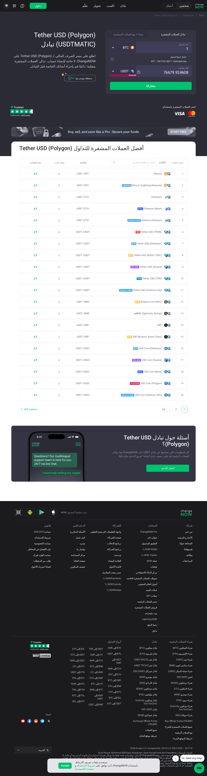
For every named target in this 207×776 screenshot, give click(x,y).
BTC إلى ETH (115, 692)
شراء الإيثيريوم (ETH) (182, 653)
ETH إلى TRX (78, 689)
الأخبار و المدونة (185, 537)
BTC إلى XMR (114, 648)
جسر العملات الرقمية (147, 601)
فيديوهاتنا (188, 549)
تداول (154, 630)
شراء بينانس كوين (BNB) (180, 665)
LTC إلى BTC (97, 684)
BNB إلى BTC (96, 666)
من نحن (188, 531)
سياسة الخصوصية (42, 543)
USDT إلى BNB (77, 660)
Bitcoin (158, 173)
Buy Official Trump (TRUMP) (178, 721)
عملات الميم (151, 590)
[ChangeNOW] (199, 5)
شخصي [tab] (184, 5)
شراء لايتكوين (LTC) (183, 688)
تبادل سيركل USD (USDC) (145, 671)
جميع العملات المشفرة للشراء (178, 727)
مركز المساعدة (78, 555)
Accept (65, 765)
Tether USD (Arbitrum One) (141, 290)
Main (201, 15)
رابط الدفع (152, 625)
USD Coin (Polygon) (146, 383)
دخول (38, 5)
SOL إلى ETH (78, 649)
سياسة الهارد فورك (42, 555)
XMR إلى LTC (96, 672)
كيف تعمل (80, 537)
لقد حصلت (183, 68)
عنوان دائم (152, 537)
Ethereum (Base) (150, 208)
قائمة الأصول (115, 566)
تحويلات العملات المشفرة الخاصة (142, 578)
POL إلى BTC (78, 695)
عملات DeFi (151, 596)
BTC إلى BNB (96, 689)
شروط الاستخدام (86, 765)
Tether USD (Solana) (146, 266)
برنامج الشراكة (114, 549)
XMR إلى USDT (98, 697)
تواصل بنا (81, 549)
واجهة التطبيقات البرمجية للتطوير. (105, 531)
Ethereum (156, 197)
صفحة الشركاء (114, 537)
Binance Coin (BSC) (149, 301)
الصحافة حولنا (186, 543)
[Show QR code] (18, 512)
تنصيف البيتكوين (77, 566)
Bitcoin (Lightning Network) (142, 185)
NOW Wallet (151, 549)
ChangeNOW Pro (148, 531)
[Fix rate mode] (138, 72)
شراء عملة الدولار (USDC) (180, 671)
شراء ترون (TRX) (184, 700)
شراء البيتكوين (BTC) (182, 648)
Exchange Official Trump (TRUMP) (145, 723)
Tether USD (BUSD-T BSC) (145, 255)
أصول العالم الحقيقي (147, 584)
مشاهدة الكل (30, 409)
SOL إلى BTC (115, 697)
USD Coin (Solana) (147, 360)
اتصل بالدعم (167, 468)
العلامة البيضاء (114, 561)
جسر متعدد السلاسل (111, 572)
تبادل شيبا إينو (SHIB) (147, 715)
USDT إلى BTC (114, 703)
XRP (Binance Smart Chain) (145, 336)
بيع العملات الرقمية (183, 732)
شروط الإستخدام (43, 537)
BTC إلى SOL (78, 701)
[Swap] (112, 59)
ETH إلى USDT (78, 672)
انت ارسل (183, 44)
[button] (123, 47)
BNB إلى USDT (96, 704)
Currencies (188, 15)
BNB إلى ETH (114, 686)
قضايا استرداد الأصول (41, 566)
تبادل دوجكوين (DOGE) (146, 688)
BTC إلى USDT (114, 653)
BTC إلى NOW (78, 684)
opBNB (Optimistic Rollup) (147, 313)
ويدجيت (117, 555)
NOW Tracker (150, 555)
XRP (159, 325)
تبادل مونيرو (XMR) (148, 677)
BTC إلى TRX (78, 678)
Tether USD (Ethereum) (147, 243)
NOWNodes (115, 590)
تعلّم (85, 5)
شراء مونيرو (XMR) (183, 694)
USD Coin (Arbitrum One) (142, 394)
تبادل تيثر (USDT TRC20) (145, 665)
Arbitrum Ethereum (145, 220)
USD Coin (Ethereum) (148, 348)
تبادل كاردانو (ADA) (148, 683)
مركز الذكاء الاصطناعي (146, 572)
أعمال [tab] (169, 5)
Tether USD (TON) (149, 278)
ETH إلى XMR (114, 668)
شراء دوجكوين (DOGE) (181, 683)
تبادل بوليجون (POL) (148, 694)
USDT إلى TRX (96, 649)
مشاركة (151, 85)
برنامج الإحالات (114, 543)
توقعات (153, 566)
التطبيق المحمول (149, 543)
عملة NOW (152, 561)
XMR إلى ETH (96, 678)
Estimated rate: (179, 61)
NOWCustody (114, 584)
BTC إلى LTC (79, 666)
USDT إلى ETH (78, 654)
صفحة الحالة (79, 561)
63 (163, 409)
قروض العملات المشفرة (146, 607)
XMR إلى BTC (114, 680)
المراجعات (187, 561)
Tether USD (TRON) (149, 231)
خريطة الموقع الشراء (182, 738)
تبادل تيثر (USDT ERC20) (145, 659)
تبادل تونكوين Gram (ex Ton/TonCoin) (146, 702)
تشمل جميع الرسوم (178, 57)
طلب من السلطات (42, 561)
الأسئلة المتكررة (77, 531)
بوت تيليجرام (151, 613)
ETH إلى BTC (115, 674)
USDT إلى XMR (116, 661)
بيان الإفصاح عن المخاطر (39, 549)
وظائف (189, 555)
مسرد (82, 543)
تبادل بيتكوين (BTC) (148, 648)
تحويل (97, 5)
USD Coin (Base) (150, 371)
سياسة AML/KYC (42, 531)
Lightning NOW (149, 619)
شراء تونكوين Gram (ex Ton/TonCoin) (181, 708)
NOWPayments (113, 578)
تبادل (123, 5)
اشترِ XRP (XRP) (184, 677)
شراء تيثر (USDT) (184, 659)
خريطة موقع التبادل (148, 736)
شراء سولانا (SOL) (183, 715)
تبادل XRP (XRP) (149, 709)
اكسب (110, 5)
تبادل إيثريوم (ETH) (148, 653)
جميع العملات (151, 730)
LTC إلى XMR (96, 654)
